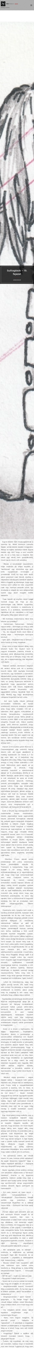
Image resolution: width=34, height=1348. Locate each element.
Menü (31, 5)
